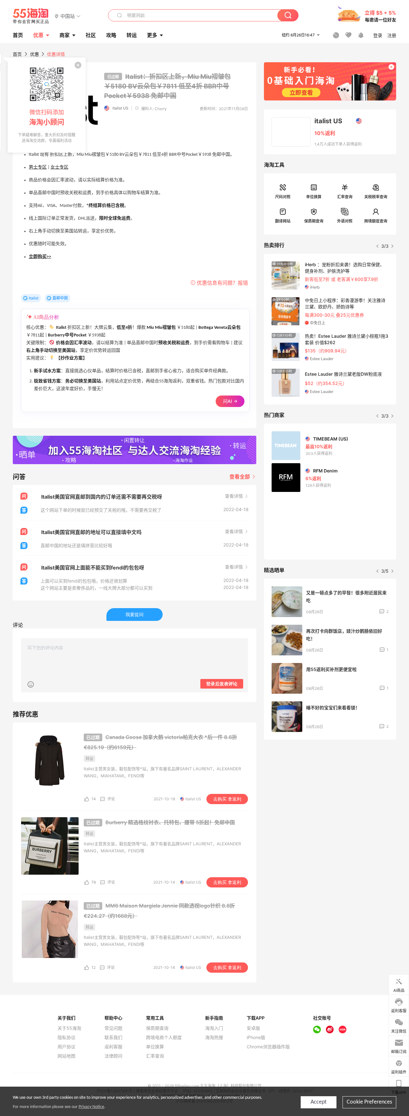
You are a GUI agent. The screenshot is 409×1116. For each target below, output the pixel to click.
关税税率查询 (375, 196)
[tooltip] (47, 105)
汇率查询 (344, 196)
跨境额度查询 (375, 221)
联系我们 (113, 1037)
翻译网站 (282, 221)
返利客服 (113, 1046)
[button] (67, 15)
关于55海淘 (69, 1028)
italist (33, 298)
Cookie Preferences (369, 1102)
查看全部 (240, 476)
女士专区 (59, 167)
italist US (120, 108)
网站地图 (66, 1056)
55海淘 (31, 16)
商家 (64, 35)
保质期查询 (313, 221)
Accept (319, 1102)
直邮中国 (60, 298)
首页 (17, 54)
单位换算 (313, 196)
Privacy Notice (91, 1107)
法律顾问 (113, 1056)
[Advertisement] (330, 792)
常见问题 (113, 1028)
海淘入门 (214, 1028)
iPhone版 (256, 1037)
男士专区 (38, 167)
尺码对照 (282, 196)
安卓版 (253, 1028)
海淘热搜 (214, 1037)
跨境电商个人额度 (164, 1037)
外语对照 (344, 221)
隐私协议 (66, 1037)
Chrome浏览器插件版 (268, 1046)
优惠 (38, 35)
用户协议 (66, 1046)
